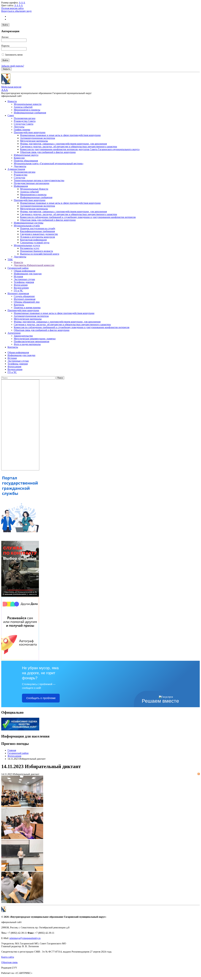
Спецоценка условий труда (34, 242)
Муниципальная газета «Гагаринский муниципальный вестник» (48, 163)
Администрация (16, 169)
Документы (20, 166)
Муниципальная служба (27, 225)
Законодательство (23, 335)
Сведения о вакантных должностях (39, 234)
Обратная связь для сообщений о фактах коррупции (48, 152)
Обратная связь (9, 962)
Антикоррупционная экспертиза (37, 138)
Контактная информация (33, 239)
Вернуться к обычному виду (16, 11)
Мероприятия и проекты (27, 109)
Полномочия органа (24, 118)
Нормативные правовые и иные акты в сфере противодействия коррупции (60, 135)
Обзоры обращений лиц (27, 302)
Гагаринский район (18, 268)
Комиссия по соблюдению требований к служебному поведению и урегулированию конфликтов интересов (78, 217)
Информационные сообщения (30, 112)
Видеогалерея (21, 287)
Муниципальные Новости (34, 189)
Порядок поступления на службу (37, 228)
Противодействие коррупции (29, 132)
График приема (22, 129)
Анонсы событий (23, 107)
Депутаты (19, 126)
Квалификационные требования (37, 231)
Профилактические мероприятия (31, 341)
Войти (5, 25)
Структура (19, 177)
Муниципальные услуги (27, 245)
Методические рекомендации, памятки (35, 338)
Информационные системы (28, 222)
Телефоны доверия (24, 282)
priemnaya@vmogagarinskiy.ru (25, 938)
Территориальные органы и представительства (39, 180)
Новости (12, 101)
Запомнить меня (13, 54)
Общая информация (24, 270)
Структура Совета (23, 124)
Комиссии (19, 157)
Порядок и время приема (27, 307)
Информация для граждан (28, 273)
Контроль (19, 304)
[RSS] (199, 774)
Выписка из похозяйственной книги (39, 254)
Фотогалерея (20, 285)
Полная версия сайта (12, 8)
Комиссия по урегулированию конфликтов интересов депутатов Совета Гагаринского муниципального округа (79, 149)
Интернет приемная (18, 293)
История (18, 276)
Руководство (20, 174)
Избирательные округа (26, 155)
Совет (11, 115)
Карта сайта (7, 957)
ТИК (10, 259)
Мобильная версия (11, 87)
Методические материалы (34, 141)
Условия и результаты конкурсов (37, 237)
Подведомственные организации (31, 183)
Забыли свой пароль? (12, 66)
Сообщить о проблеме (41, 698)
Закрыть (6, 69)
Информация (21, 186)
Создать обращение (24, 296)
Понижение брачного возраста (36, 251)
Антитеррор (14, 333)
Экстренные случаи (24, 279)
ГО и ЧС (18, 290)
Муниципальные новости (27, 104)
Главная (12, 750)
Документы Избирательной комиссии (34, 265)
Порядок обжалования (26, 160)
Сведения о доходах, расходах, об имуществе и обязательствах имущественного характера (68, 146)
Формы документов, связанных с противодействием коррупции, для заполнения (63, 143)
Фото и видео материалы (27, 344)
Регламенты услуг (29, 248)
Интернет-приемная (24, 299)
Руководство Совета (24, 121)
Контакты (13, 347)
